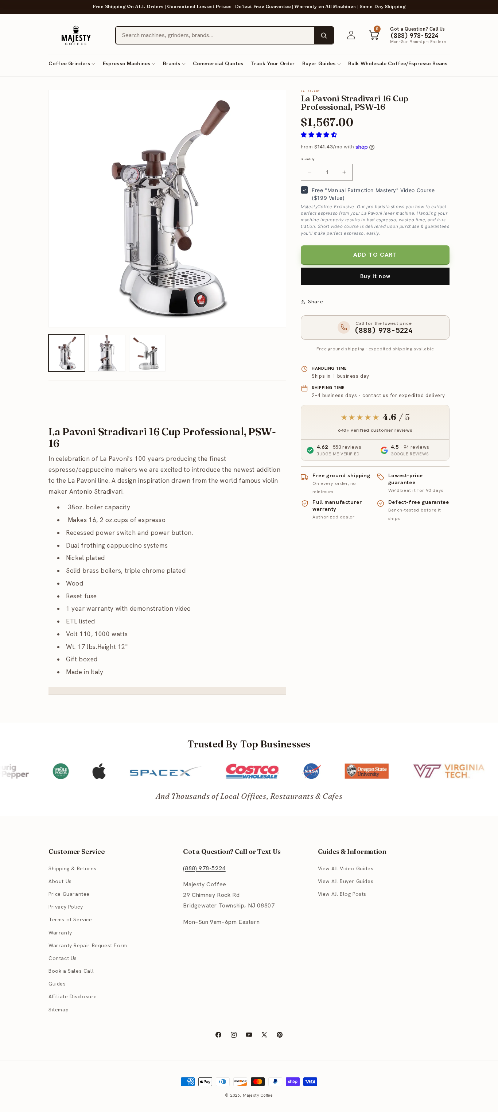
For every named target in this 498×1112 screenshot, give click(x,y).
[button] (71, 63)
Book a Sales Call (71, 971)
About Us (60, 881)
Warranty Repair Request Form (87, 945)
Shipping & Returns (72, 868)
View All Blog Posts (342, 894)
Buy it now (375, 276)
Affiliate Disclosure (72, 996)
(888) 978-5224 (204, 868)
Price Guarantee (69, 894)
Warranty (60, 932)
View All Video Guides (346, 868)
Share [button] (315, 301)
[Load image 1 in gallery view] (66, 353)
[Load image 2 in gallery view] (107, 353)
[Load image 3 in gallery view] (147, 353)
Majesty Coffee (258, 1095)
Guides (57, 983)
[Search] (323, 35)
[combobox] (215, 35)
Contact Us (62, 958)
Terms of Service (70, 919)
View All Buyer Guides (346, 881)
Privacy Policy (65, 906)
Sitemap (58, 1009)
